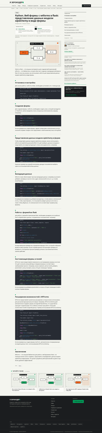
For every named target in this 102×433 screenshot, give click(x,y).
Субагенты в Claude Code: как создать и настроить (49, 389)
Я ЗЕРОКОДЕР (16, 2)
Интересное (42, 424)
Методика (60, 5)
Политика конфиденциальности (56, 431)
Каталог (49, 5)
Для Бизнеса (73, 424)
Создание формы (68, 18)
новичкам (49, 424)
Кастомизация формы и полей (71, 30)
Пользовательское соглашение (71, 431)
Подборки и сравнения (33, 5)
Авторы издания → (68, 51)
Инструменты (19, 424)
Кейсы (54, 5)
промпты (80, 424)
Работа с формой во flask (70, 27)
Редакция (39, 28)
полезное (55, 424)
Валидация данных (68, 24)
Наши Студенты (62, 424)
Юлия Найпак (21, 28)
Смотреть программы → (71, 94)
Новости (14, 5)
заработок (22, 426)
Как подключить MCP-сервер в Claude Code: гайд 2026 (77, 389)
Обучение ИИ (87, 5)
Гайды (19, 5)
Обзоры (24, 5)
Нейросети (12, 424)
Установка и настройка (70, 15)
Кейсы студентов (55, 414)
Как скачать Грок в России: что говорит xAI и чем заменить (23, 389)
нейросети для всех (14, 426)
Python (20, 365)
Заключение (67, 35)
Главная (12, 8)
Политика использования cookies (85, 431)
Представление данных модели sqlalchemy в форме (74, 21)
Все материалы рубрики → (70, 83)
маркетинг (26, 424)
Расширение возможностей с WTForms (73, 32)
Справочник (43, 5)
